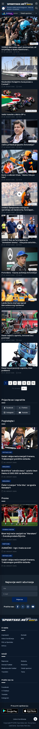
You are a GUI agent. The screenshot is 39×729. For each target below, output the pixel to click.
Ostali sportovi (26, 13)
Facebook (5, 687)
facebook (9, 408)
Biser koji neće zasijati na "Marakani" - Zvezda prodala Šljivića (19, 534)
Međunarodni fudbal (9, 668)
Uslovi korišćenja (8, 638)
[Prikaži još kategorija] (36, 13)
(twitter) (24, 408)
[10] (3, 8)
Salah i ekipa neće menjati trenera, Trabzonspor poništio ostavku (18, 457)
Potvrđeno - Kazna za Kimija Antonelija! (19, 272)
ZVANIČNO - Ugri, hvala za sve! (16, 548)
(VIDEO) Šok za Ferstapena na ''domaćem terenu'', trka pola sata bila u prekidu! (19, 242)
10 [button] (33, 383)
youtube (25, 412)
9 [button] (28, 383)
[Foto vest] (19, 289)
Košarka (24, 661)
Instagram (5, 698)
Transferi (5, 672)
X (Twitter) (5, 691)
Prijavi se (19, 599)
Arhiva (4, 646)
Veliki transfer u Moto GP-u (13, 114)
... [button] (19, 383)
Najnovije (5, 661)
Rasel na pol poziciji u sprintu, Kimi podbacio (17, 369)
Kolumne (14, 13)
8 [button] (24, 383)
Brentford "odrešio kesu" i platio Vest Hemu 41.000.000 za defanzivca (19, 472)
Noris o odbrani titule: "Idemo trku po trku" (18, 176)
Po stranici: (16, 388)
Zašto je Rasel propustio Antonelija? (18, 144)
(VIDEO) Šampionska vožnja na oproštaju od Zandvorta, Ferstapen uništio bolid (17, 209)
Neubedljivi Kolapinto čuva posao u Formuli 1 (17, 83)
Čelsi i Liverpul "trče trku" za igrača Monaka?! (19, 486)
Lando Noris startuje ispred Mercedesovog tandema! (14, 304)
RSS (22, 638)
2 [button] (10, 383)
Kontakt (23, 635)
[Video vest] (19, 194)
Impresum (5, 635)
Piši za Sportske (7, 642)
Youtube (4, 694)
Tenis (23, 672)
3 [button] (15, 383)
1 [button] (5, 383)
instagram (9, 412)
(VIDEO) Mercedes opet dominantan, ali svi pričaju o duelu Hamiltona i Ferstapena (19, 49)
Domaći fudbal (7, 665)
